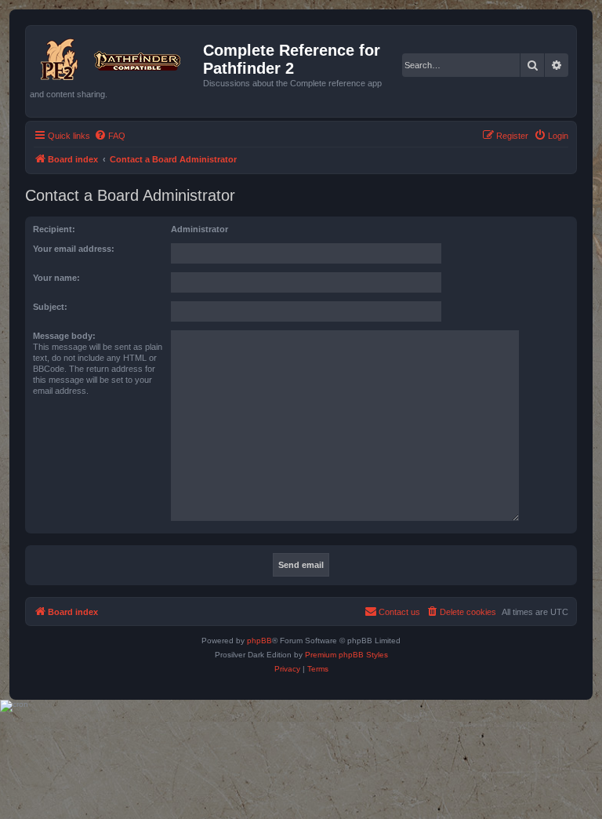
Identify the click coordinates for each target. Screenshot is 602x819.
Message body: (64, 335)
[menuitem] (109, 135)
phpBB (259, 640)
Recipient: (54, 229)
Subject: (50, 306)
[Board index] (116, 56)
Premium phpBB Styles (346, 654)
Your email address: (73, 248)
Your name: (56, 277)
